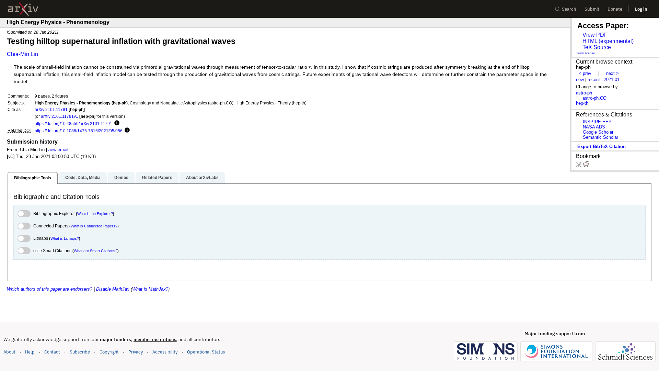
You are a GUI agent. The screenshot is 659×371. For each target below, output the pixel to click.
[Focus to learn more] (115, 123)
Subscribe (80, 352)
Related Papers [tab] (157, 177)
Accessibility (164, 352)
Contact (52, 352)
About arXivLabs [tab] (202, 177)
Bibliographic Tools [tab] (32, 178)
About (9, 352)
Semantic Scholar (600, 137)
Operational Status (206, 352)
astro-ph (584, 92)
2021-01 (612, 79)
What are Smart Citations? (95, 251)
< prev (585, 73)
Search (569, 9)
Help (30, 352)
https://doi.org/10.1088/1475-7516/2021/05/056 (79, 130)
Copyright (109, 352)
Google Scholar (598, 132)
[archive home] (23, 9)
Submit (592, 9)
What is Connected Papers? (94, 226)
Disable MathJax (112, 289)
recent (594, 79)
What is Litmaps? (64, 238)
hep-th (582, 103)
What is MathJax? (150, 289)
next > (612, 73)
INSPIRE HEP (597, 121)
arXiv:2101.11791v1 (59, 116)
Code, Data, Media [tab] (83, 177)
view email (57, 149)
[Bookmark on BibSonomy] (579, 165)
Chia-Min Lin (22, 54)
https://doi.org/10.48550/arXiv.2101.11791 (73, 123)
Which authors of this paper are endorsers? (49, 289)
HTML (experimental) (608, 41)
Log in (641, 9)
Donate (615, 9)
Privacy (135, 352)
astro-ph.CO (594, 98)
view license (586, 53)
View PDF (595, 35)
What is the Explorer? (95, 214)
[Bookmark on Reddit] (586, 165)
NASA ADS (594, 127)
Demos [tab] (121, 177)
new (580, 79)
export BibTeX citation (601, 146)
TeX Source (596, 47)
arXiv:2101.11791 (51, 109)
